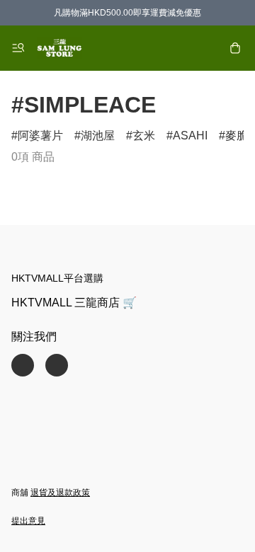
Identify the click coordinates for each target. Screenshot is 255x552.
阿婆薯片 (40, 136)
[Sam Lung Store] (59, 48)
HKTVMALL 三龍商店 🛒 (74, 303)
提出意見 (28, 521)
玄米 (143, 136)
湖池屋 (98, 136)
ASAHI (190, 136)
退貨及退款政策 (60, 493)
